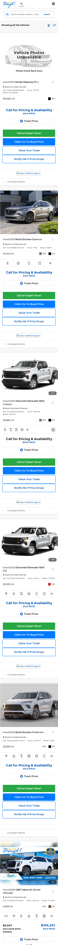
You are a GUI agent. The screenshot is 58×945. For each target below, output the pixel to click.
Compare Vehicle (16, 182)
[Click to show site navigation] (53, 4)
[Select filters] (48, 25)
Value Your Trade (29, 150)
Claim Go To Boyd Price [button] (29, 141)
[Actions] (52, 82)
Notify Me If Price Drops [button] (29, 159)
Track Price (31, 121)
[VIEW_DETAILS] (29, 55)
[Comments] (53, 429)
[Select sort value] (54, 25)
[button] (55, 212)
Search (47, 14)
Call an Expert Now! (29, 133)
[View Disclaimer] (50, 263)
